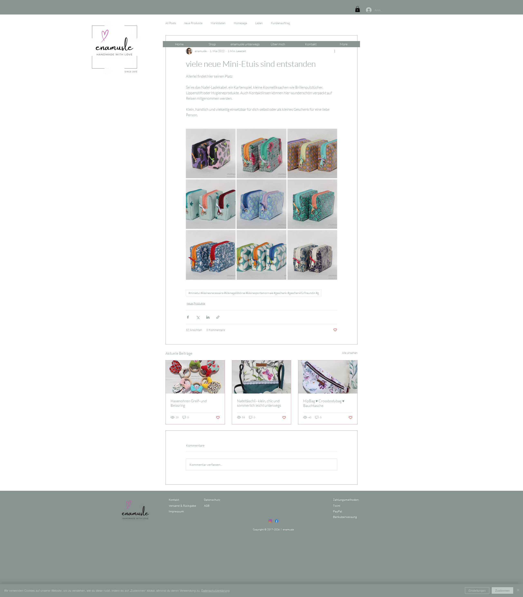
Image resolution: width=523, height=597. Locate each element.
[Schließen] (518, 590)
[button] (357, 9)
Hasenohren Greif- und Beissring (189, 403)
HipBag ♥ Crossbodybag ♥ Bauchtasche (323, 403)
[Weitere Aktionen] (334, 51)
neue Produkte (193, 23)
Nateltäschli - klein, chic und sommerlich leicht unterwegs (259, 403)
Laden (259, 23)
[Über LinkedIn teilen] (208, 317)
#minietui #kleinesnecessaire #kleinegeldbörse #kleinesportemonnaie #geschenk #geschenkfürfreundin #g (254, 293)
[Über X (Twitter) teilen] (198, 317)
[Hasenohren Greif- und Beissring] (195, 377)
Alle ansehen (350, 352)
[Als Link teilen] (218, 317)
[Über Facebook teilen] (188, 317)
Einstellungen (477, 590)
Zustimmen (502, 590)
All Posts (170, 23)
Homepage (240, 23)
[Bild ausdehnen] (211, 153)
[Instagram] (270, 521)
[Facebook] (277, 521)
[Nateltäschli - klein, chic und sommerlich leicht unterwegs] (261, 377)
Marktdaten (218, 23)
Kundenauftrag (280, 23)
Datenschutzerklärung (215, 590)
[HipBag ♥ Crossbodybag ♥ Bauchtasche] (327, 377)
